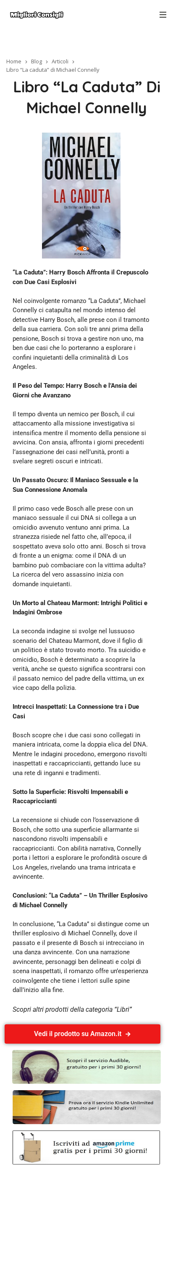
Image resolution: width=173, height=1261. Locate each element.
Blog (36, 61)
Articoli (60, 61)
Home (13, 61)
